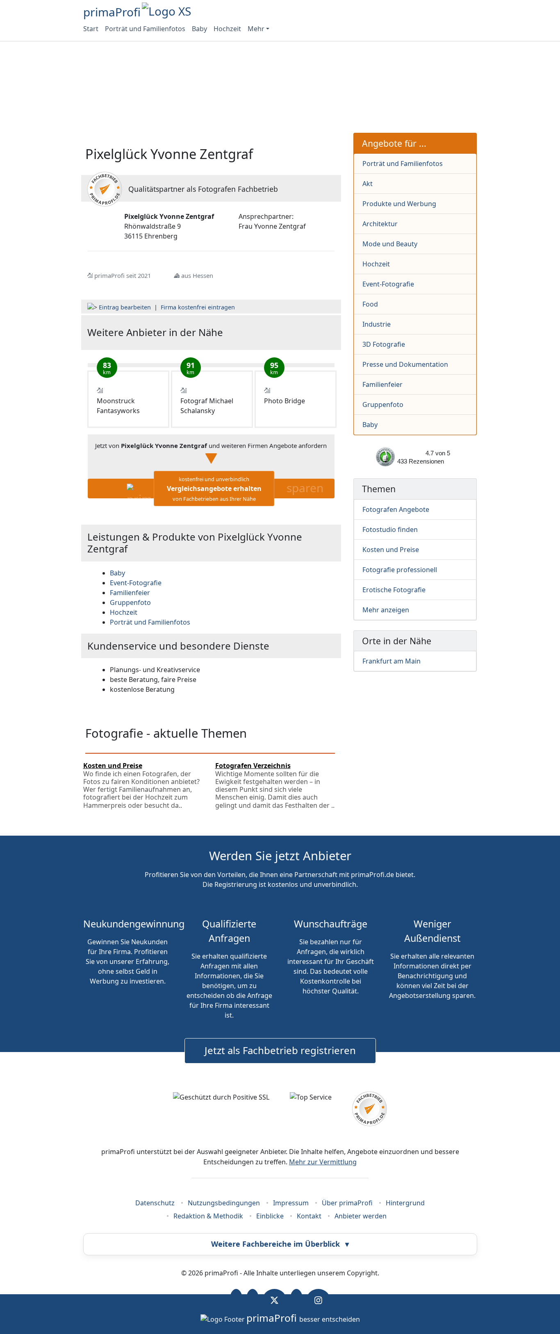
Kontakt (309, 1215)
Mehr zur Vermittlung (323, 1161)
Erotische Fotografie (394, 589)
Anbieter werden (361, 1215)
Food (370, 304)
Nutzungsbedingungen (224, 1202)
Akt (367, 183)
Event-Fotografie (388, 284)
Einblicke (270, 1215)
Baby (199, 28)
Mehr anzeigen (385, 609)
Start (90, 28)
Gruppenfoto (382, 404)
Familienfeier (382, 384)
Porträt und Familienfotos (145, 28)
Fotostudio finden (390, 529)
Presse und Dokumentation (405, 364)
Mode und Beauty (389, 243)
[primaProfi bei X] (274, 1300)
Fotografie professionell (399, 569)
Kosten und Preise (390, 549)
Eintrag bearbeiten (125, 307)
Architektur (380, 223)
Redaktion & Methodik (208, 1215)
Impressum (291, 1202)
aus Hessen (197, 275)
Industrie (376, 324)
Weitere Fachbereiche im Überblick (280, 1244)
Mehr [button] (256, 28)
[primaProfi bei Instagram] (318, 1300)
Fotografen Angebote (395, 509)
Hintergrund (405, 1202)
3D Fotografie (383, 344)
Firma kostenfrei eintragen (198, 307)
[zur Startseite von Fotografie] (293, 332)
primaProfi (112, 12)
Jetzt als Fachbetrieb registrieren (280, 1050)
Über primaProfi (347, 1202)
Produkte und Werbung (399, 203)
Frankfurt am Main (391, 661)
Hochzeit (227, 28)
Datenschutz (155, 1202)
